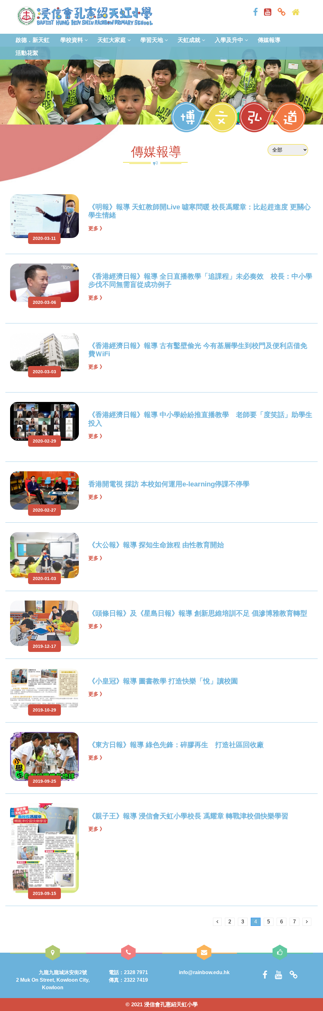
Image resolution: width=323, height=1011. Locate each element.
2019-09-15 (44, 893)
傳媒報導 (269, 40)
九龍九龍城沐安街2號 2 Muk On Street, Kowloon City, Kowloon (67, 980)
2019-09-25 (44, 781)
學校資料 (71, 40)
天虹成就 (189, 40)
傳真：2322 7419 (128, 980)
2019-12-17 (44, 646)
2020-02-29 (44, 441)
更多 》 (96, 228)
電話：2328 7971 (128, 972)
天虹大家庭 (111, 40)
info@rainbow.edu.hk (204, 972)
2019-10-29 (44, 709)
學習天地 (151, 40)
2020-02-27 (44, 510)
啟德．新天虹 (32, 40)
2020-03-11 (44, 238)
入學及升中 (229, 40)
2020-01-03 (44, 578)
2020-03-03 (44, 371)
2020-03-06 (44, 302)
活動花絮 (26, 53)
